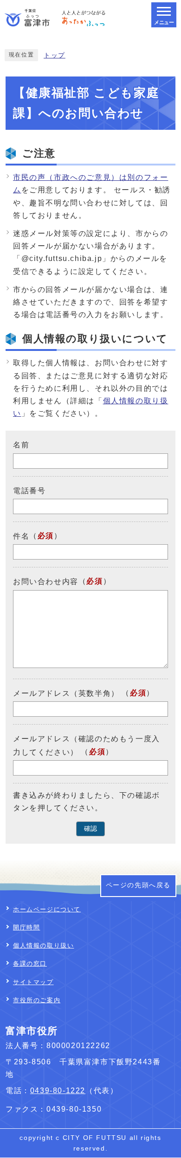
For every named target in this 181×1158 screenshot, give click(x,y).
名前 (21, 445)
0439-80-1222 (57, 1090)
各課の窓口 (30, 963)
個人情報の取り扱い (43, 945)
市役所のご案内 (36, 1000)
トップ (54, 55)
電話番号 (29, 491)
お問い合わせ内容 (45, 582)
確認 (90, 828)
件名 (21, 536)
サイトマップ (33, 982)
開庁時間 (26, 927)
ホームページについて (47, 909)
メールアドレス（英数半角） (66, 693)
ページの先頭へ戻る (138, 885)
